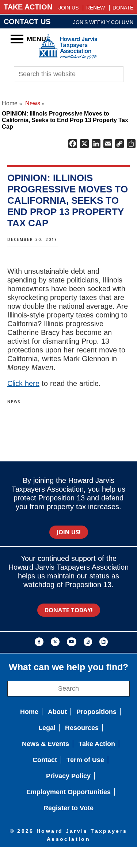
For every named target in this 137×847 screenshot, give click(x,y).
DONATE (123, 8)
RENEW (95, 8)
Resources (82, 727)
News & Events (45, 744)
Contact (45, 760)
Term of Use (85, 760)
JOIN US (68, 8)
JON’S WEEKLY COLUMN (103, 22)
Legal (47, 727)
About (57, 711)
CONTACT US (27, 21)
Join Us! (69, 532)
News (14, 401)
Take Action (97, 744)
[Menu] (17, 38)
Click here (23, 383)
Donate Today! (69, 610)
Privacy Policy (68, 776)
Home (29, 711)
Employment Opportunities (68, 792)
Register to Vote (68, 808)
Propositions (96, 711)
